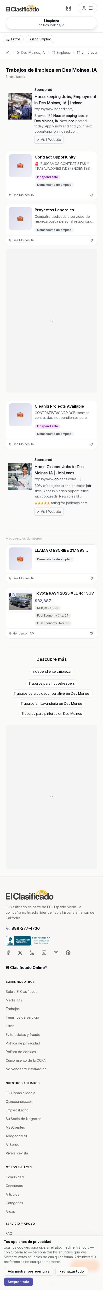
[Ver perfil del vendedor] (13, 594)
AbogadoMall (16, 1136)
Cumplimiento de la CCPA (26, 1060)
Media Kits (14, 1000)
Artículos (12, 1194)
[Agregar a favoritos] (91, 195)
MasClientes (15, 1127)
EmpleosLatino (17, 1110)
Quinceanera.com (20, 1101)
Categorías (14, 1203)
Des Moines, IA (33, 52)
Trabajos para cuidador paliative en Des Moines (52, 693)
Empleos (63, 52)
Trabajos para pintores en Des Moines (51, 713)
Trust (10, 1026)
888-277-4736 (25, 928)
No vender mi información (26, 1069)
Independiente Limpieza (52, 671)
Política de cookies (21, 1052)
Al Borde (12, 1144)
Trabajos (13, 1009)
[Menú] (87, 8)
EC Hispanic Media (20, 1093)
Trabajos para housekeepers (52, 683)
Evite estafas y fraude (23, 1035)
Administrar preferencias (28, 1271)
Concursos (14, 1186)
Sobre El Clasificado (22, 991)
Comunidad (15, 1177)
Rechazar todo (71, 1271)
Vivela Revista (17, 1153)
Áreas (10, 1211)
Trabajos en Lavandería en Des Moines (52, 703)
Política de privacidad (23, 1043)
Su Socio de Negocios (23, 1119)
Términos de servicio (22, 1017)
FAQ (9, 1233)
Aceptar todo (18, 1282)
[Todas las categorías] (68, 8)
